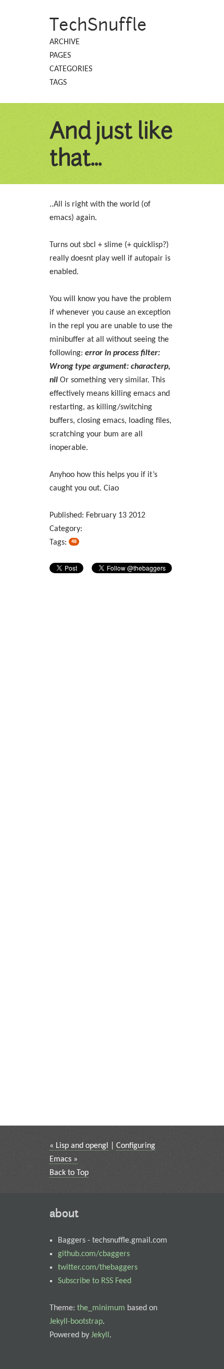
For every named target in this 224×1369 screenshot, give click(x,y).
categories (70, 69)
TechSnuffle (98, 24)
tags (58, 83)
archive (64, 42)
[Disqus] (112, 720)
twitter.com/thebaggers (98, 1267)
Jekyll (100, 1335)
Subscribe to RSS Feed (94, 1281)
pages (60, 55)
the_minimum (101, 1308)
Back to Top (69, 1173)
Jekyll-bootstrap (76, 1322)
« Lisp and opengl (78, 1146)
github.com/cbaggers (94, 1254)
